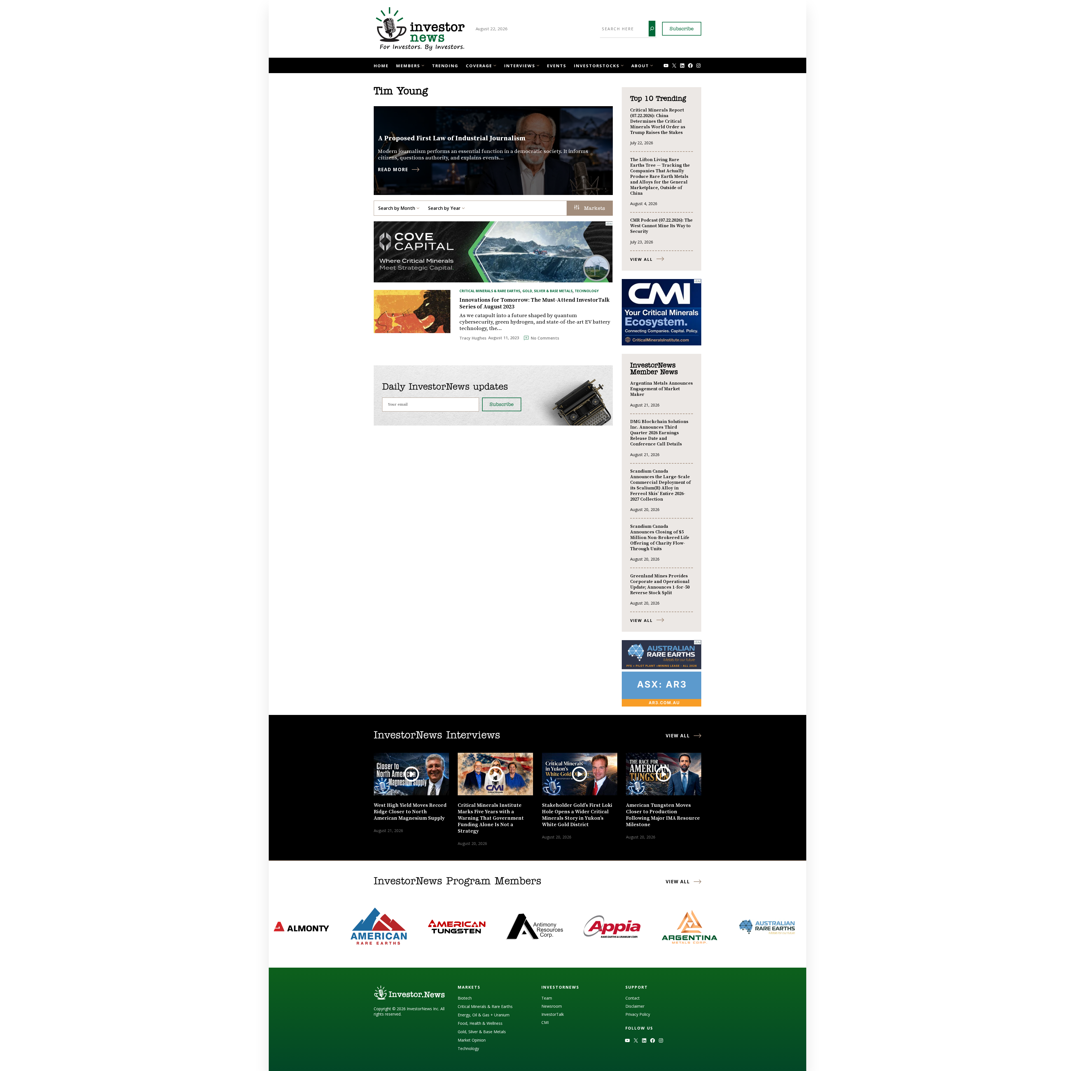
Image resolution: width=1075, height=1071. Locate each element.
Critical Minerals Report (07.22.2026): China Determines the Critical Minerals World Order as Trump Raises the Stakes (657, 121)
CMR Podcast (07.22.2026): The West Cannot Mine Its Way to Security (661, 225)
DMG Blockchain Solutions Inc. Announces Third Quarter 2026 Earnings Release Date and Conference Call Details (659, 433)
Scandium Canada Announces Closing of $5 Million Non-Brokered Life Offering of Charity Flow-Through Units (659, 538)
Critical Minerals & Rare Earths (489, 291)
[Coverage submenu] (494, 64)
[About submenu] (651, 64)
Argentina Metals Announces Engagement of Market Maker (661, 388)
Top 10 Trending (658, 99)
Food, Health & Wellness (480, 1023)
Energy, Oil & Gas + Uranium (484, 1014)
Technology (587, 291)
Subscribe (682, 29)
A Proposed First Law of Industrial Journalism (452, 138)
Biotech (465, 998)
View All (641, 259)
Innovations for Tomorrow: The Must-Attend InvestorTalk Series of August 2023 (534, 303)
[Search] (652, 28)
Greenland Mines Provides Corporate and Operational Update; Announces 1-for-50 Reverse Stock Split (660, 584)
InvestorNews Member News (654, 369)
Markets (593, 208)
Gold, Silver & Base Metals (547, 291)
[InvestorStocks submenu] (622, 64)
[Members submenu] (422, 64)
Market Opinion (472, 1040)
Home (381, 65)
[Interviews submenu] (537, 64)
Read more (393, 169)
